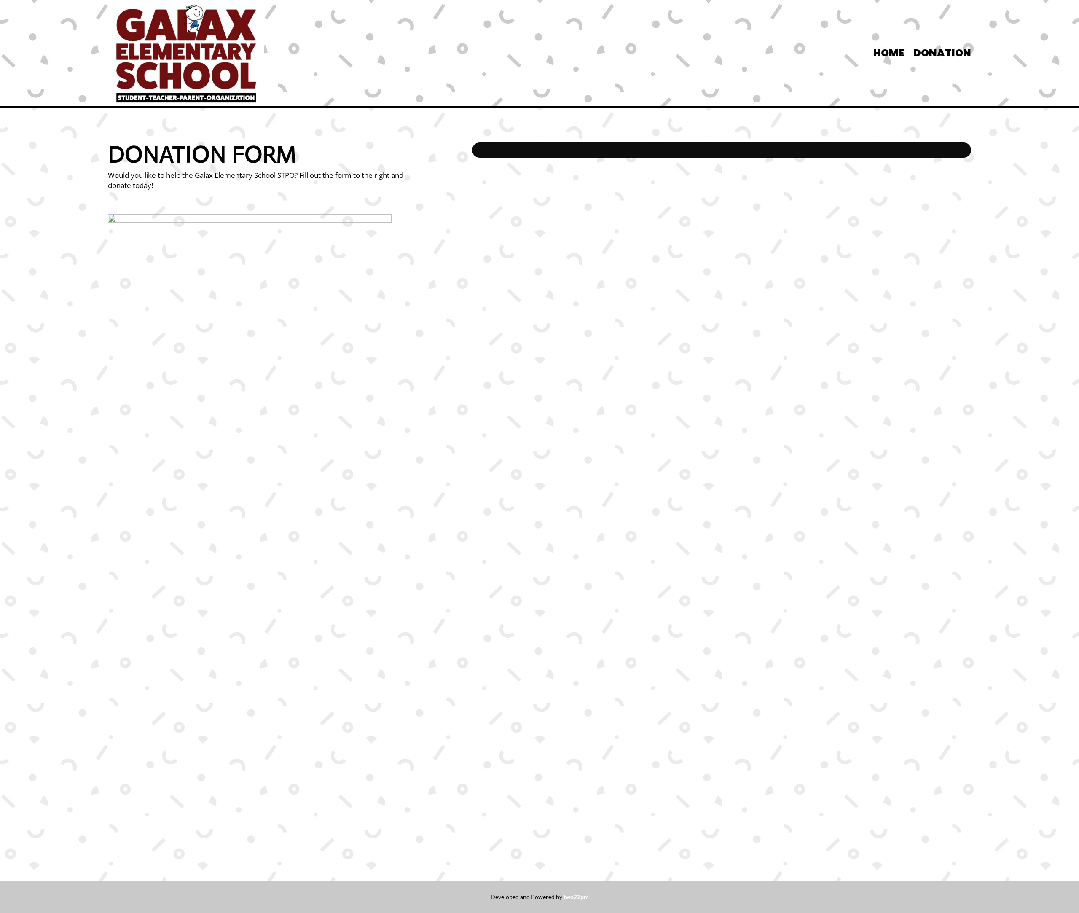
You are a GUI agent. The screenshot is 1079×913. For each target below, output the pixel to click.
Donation (942, 54)
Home (888, 54)
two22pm (576, 896)
